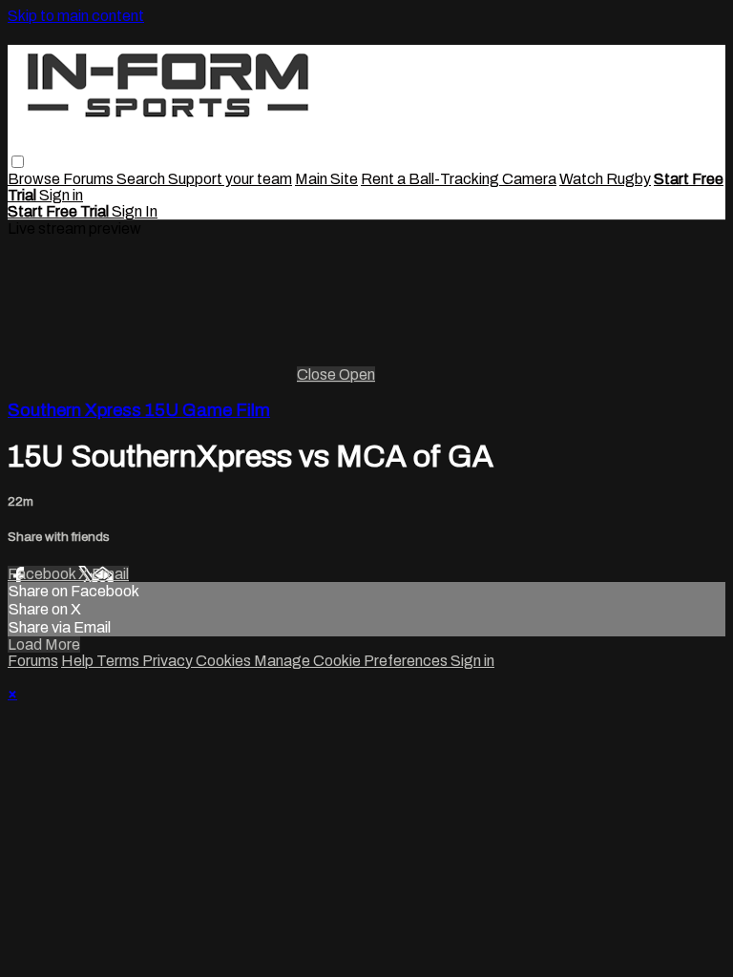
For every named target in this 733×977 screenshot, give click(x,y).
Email (110, 574)
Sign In (134, 211)
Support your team (230, 179)
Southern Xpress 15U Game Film (139, 410)
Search (142, 179)
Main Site (326, 179)
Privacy (169, 661)
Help (78, 661)
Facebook (43, 574)
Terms (119, 661)
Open (357, 374)
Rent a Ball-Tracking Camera (458, 179)
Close (318, 374)
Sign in (61, 195)
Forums (89, 179)
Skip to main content (76, 16)
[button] (17, 162)
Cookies (225, 661)
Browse (35, 179)
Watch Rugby (605, 179)
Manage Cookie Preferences (352, 661)
